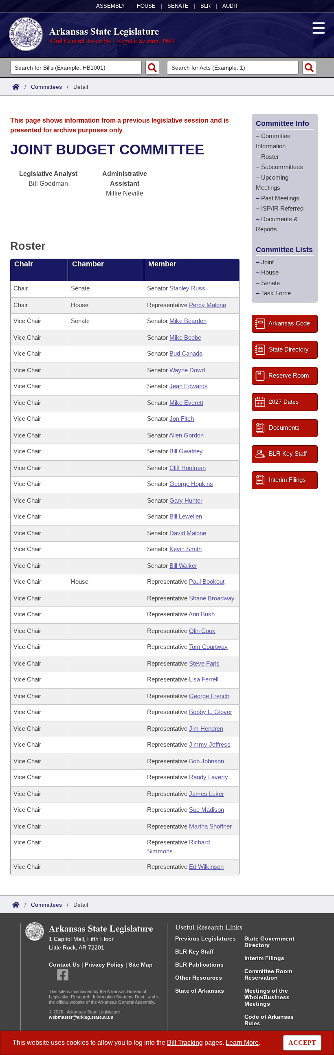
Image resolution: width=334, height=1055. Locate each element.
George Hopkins (191, 483)
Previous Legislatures (205, 938)
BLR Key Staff (194, 951)
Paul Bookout (206, 581)
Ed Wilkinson (206, 866)
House (146, 6)
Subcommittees (282, 166)
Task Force (276, 293)
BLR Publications (199, 964)
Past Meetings (280, 198)
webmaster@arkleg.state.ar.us (81, 1017)
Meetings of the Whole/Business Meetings (267, 997)
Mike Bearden (188, 320)
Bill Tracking (185, 1042)
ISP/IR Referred (282, 208)
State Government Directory (269, 941)
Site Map (141, 964)
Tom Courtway (208, 646)
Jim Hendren (206, 728)
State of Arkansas (199, 990)
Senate (178, 6)
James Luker (206, 793)
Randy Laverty (208, 777)
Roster (270, 156)
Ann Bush (202, 614)
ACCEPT (302, 1042)
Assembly (110, 6)
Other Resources (198, 977)
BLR (205, 6)
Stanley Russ (187, 288)
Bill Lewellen (185, 516)
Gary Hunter (185, 500)
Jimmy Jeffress (210, 744)
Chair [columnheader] (23, 264)
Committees (46, 87)
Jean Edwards (188, 385)
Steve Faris (204, 663)
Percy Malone (207, 304)
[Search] (152, 68)
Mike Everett (186, 402)
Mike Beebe (185, 337)
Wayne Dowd (187, 370)
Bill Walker (183, 565)
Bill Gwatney (186, 451)
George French (209, 695)
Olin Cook (202, 630)
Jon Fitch (181, 418)
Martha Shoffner (210, 826)
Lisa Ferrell (203, 679)
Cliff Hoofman (187, 467)
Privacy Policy (104, 964)
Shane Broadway (212, 598)
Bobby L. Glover (210, 711)
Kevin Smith (185, 548)
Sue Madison (206, 809)
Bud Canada (185, 353)
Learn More (242, 1042)
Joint (267, 262)
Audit (230, 6)
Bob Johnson (206, 761)
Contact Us (64, 964)
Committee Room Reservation (268, 974)
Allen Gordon (186, 435)
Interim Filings (264, 958)
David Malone (187, 533)
